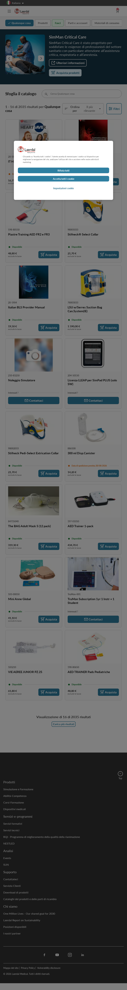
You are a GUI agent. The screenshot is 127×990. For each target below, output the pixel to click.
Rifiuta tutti (63, 170)
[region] (63, 170)
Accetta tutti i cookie (63, 178)
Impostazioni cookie (63, 188)
